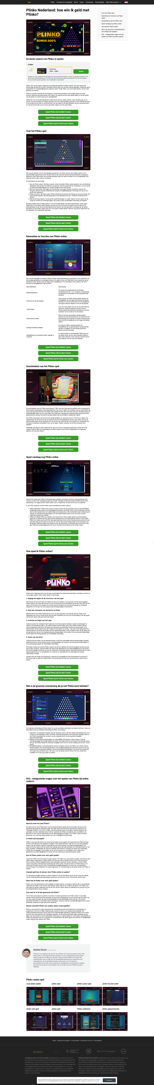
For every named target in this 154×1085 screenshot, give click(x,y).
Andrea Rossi (39, 949)
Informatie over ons (86, 1040)
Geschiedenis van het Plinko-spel (112, 21)
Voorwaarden (97, 1040)
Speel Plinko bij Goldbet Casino (58, 112)
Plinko (53, 2)
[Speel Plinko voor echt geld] (29, 2)
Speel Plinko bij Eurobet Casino (58, 118)
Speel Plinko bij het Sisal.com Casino (58, 123)
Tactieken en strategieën (64, 2)
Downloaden (89, 2)
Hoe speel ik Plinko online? (110, 26)
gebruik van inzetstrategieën (70, 647)
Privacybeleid (75, 1040)
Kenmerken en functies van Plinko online (112, 17)
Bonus (76, 2)
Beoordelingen (99, 2)
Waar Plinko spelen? (112, 2)
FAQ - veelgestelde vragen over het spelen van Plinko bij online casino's (113, 35)
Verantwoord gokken (63, 1040)
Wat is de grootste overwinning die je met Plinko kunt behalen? (113, 30)
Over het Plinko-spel (108, 13)
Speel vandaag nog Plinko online (112, 24)
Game (81, 71)
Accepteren (109, 1080)
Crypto (82, 2)
